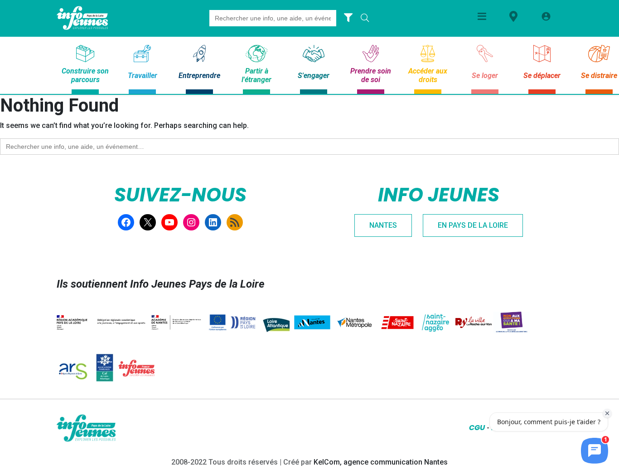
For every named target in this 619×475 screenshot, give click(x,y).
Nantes (383, 225)
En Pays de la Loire (473, 225)
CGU (477, 427)
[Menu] (482, 16)
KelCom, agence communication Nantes (381, 462)
